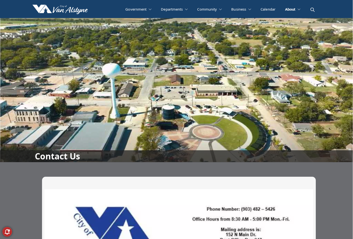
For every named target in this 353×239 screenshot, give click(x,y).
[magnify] (312, 10)
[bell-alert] (7, 232)
